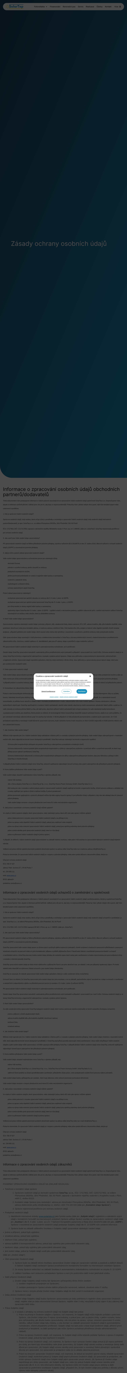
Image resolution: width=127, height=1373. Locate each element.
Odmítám (66, 691)
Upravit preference (48, 691)
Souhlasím (82, 691)
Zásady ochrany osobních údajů (68, 697)
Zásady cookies (54, 697)
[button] (90, 676)
